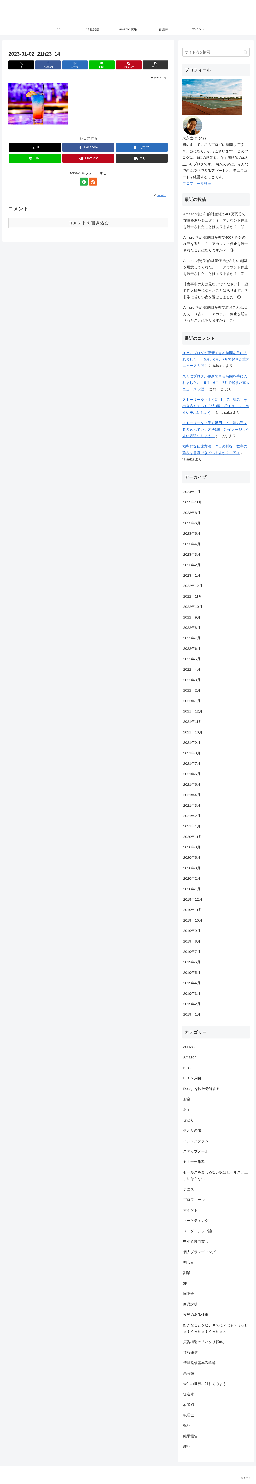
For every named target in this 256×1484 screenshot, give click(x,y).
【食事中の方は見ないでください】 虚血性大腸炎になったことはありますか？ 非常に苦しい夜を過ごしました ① (216, 290)
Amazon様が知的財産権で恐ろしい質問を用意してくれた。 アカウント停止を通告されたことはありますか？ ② (215, 267)
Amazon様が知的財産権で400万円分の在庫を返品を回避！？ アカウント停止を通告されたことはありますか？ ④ (215, 220)
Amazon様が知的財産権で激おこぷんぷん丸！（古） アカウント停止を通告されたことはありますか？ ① (215, 313)
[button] (155, 64)
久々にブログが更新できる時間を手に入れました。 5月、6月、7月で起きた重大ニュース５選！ (216, 359)
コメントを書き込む (88, 222)
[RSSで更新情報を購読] (93, 182)
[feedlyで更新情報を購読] (84, 182)
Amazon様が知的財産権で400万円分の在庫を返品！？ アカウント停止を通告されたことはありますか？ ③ (215, 243)
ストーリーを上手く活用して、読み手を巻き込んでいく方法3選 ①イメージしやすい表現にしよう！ (215, 406)
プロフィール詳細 (196, 184)
